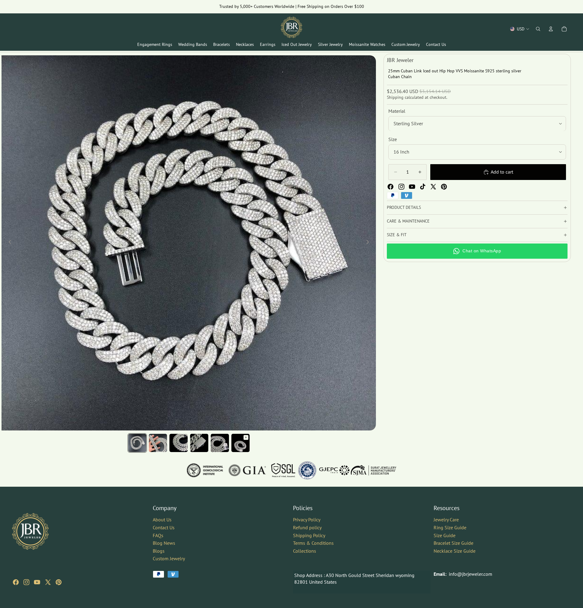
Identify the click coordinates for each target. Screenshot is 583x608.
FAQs (158, 535)
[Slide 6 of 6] (240, 443)
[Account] (550, 29)
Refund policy (307, 527)
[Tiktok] (422, 186)
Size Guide (444, 535)
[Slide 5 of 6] (220, 443)
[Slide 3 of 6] (178, 443)
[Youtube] (412, 186)
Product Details (404, 207)
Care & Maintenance (408, 221)
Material (396, 111)
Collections (304, 551)
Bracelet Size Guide (453, 543)
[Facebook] (390, 186)
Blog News (164, 543)
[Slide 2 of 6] (158, 443)
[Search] (538, 29)
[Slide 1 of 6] (137, 443)
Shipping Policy (309, 535)
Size (392, 139)
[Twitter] (433, 186)
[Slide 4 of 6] (199, 443)
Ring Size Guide (450, 527)
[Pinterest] (444, 186)
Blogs (159, 551)
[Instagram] (401, 186)
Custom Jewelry (169, 558)
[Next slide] (369, 243)
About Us (162, 519)
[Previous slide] (8, 243)
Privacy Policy (306, 519)
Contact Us (164, 527)
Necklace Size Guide (455, 551)
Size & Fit (397, 234)
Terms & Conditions (313, 543)
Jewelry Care (446, 519)
